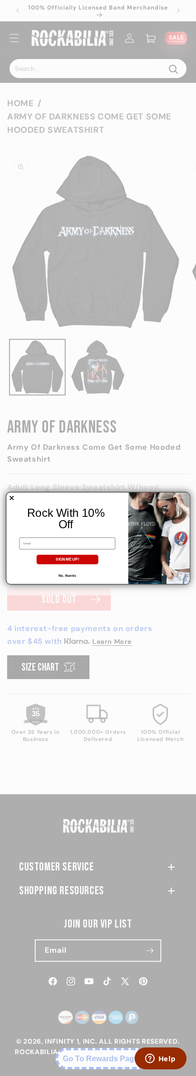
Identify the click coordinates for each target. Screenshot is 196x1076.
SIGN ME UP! (67, 559)
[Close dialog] (12, 498)
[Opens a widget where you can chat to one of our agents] (160, 1059)
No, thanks (67, 575)
